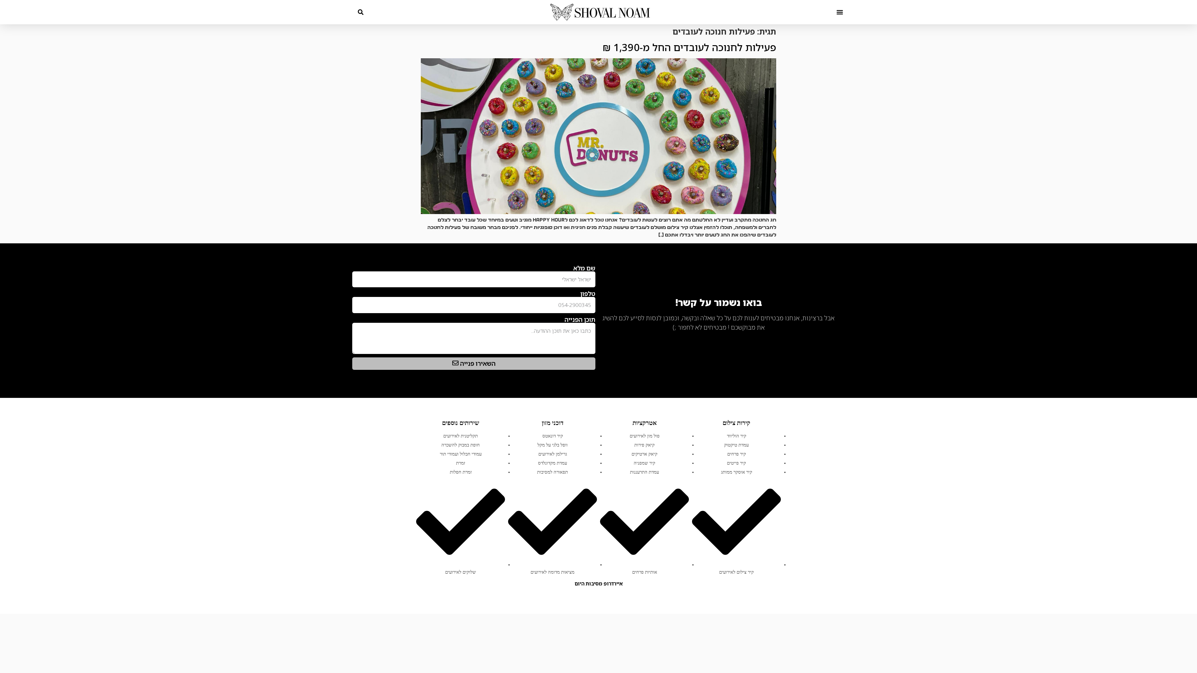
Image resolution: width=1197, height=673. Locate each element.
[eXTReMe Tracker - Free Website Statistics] (829, 337)
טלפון (587, 294)
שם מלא (584, 268)
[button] (839, 12)
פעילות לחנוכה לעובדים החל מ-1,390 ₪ (689, 47)
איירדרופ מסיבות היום (598, 583)
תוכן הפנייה (580, 320)
